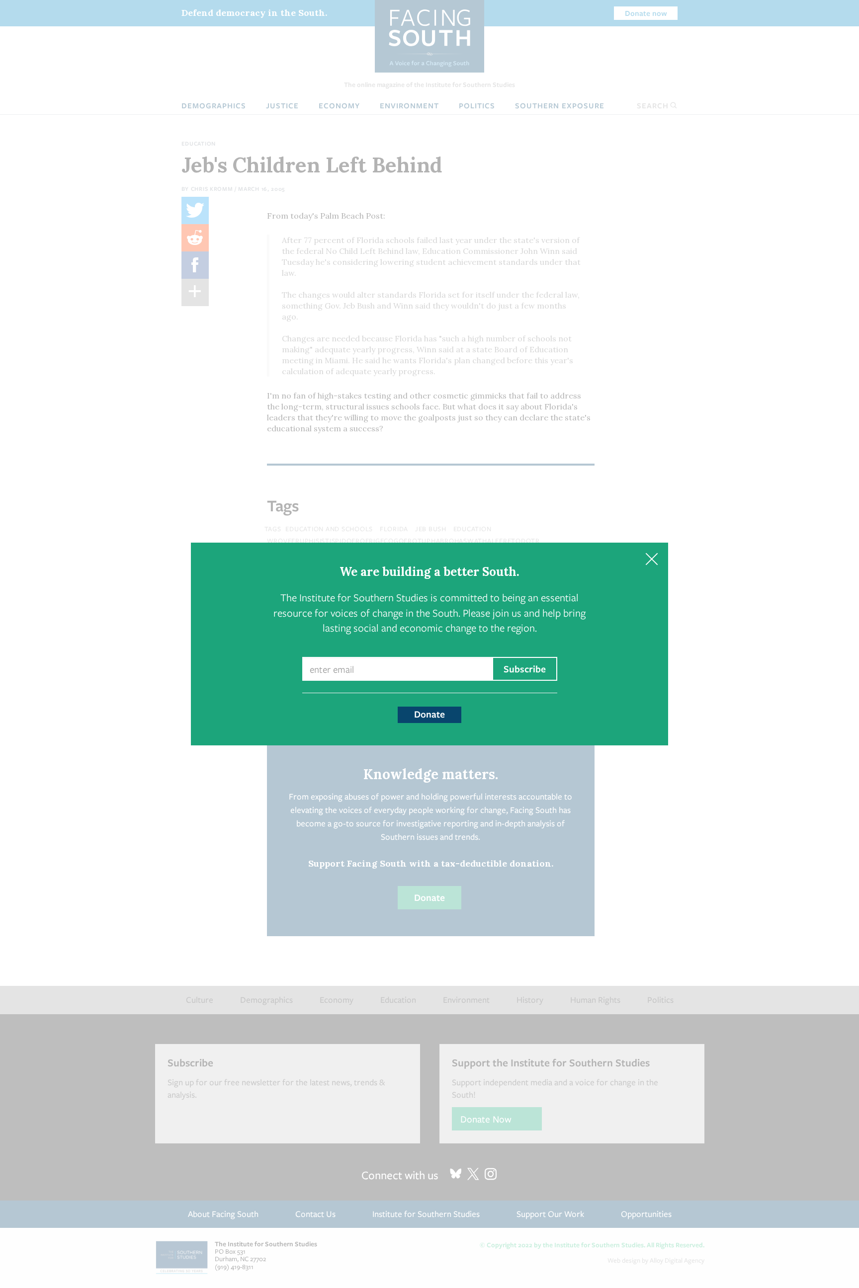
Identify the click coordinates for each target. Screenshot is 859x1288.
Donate (429, 714)
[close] (651, 559)
